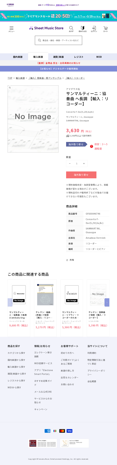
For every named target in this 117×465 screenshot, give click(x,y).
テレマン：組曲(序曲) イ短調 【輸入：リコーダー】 (44, 315)
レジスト (78, 56)
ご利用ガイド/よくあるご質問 (70, 361)
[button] (71, 28)
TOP (10, 77)
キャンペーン (41, 409)
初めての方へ (67, 352)
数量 (68, 157)
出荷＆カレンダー (70, 377)
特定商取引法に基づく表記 (96, 361)
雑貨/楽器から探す (17, 373)
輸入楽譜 (38, 56)
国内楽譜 (18, 56)
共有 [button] (72, 259)
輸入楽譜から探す (16, 366)
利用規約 (91, 352)
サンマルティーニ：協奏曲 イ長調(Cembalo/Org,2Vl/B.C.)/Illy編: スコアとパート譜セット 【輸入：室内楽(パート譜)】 (18, 315)
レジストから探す (16, 380)
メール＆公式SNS (43, 391)
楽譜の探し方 (67, 370)
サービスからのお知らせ (43, 400)
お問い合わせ (67, 384)
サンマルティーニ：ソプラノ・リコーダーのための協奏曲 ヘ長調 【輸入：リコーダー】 (70, 315)
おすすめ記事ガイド (43, 382)
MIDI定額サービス (43, 363)
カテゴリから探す (16, 352)
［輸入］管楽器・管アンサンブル (44, 77)
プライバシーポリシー (96, 372)
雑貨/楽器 (58, 56)
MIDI (99, 56)
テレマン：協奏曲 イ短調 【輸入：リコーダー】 (97, 315)
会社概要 (91, 381)
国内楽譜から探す (16, 359)
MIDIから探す (14, 387)
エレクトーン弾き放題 (43, 354)
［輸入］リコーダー (75, 77)
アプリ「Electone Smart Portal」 (43, 372)
